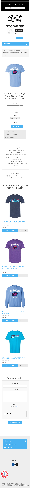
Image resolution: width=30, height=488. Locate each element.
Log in (14, 4)
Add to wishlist (10, 131)
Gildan (18, 110)
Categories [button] (6, 43)
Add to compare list (12, 134)
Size (15, 115)
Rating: (15, 404)
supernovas (21, 175)
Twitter (16, 464)
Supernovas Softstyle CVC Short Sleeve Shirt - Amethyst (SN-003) (13, 267)
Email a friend (10, 137)
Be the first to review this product (15, 105)
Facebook (13, 464)
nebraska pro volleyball (13, 177)
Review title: (15, 383)
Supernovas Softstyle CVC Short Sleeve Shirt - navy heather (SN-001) (13, 222)
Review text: (15, 389)
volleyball (4, 175)
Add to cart (17, 126)
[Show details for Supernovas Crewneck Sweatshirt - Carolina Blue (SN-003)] (15, 296)
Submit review (15, 422)
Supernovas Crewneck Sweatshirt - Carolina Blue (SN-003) (15, 312)
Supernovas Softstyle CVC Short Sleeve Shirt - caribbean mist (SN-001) (13, 357)
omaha (12, 175)
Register (9, 4)
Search (19, 38)
